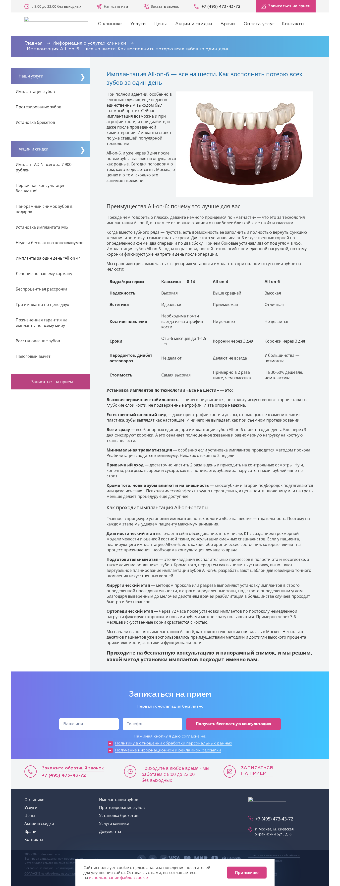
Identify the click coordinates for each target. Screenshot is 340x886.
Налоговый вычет (33, 356)
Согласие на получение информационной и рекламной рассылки (73, 868)
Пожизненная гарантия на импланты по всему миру (41, 322)
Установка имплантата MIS (42, 227)
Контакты (293, 24)
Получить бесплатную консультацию (233, 724)
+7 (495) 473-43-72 (64, 775)
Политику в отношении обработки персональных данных (173, 743)
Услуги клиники (114, 823)
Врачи (228, 24)
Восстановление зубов (38, 341)
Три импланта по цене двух (42, 304)
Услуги (138, 24)
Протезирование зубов (38, 107)
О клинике (110, 24)
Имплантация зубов (35, 91)
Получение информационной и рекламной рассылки (168, 750)
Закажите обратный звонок (73, 768)
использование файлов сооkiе (118, 877)
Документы (110, 831)
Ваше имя (73, 724)
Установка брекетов (35, 122)
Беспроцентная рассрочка (41, 289)
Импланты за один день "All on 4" (48, 258)
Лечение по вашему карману (44, 273)
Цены (160, 24)
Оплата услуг (259, 24)
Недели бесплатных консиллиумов (49, 242)
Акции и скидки (193, 24)
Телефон (135, 724)
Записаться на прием (289, 6)
